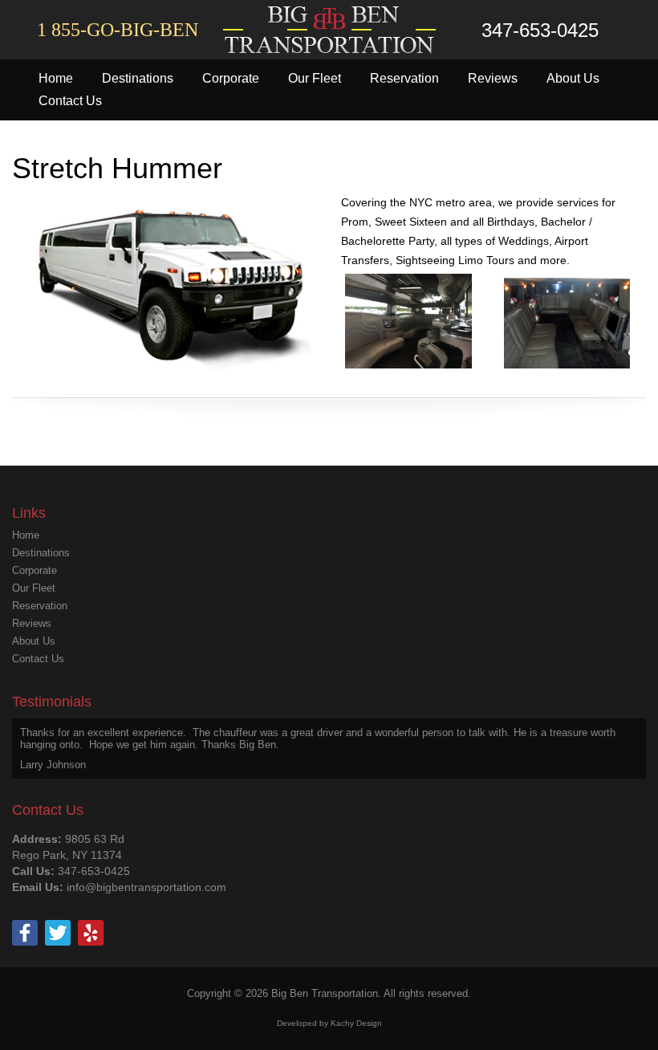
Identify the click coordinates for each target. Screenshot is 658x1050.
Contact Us (70, 101)
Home (56, 78)
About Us (572, 78)
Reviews (493, 78)
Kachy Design (356, 1023)
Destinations (137, 78)
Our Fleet (314, 78)
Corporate (230, 78)
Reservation (404, 78)
